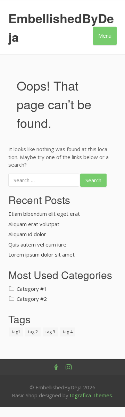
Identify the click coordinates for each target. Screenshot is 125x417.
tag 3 (50, 332)
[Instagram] (68, 368)
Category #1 (32, 288)
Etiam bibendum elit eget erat (44, 213)
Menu (104, 35)
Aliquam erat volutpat (33, 224)
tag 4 (68, 332)
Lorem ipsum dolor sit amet (41, 254)
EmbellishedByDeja (61, 27)
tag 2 (33, 332)
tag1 (16, 332)
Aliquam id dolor (27, 234)
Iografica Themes (91, 395)
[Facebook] (56, 368)
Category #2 (32, 298)
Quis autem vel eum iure (37, 244)
